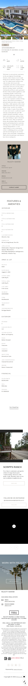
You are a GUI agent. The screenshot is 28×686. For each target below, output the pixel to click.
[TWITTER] (19, 665)
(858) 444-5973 (6, 172)
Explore (14, 483)
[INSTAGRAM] (8, 665)
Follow (14, 504)
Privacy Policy (20, 677)
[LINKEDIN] (12, 665)
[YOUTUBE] (15, 665)
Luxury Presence (18, 669)
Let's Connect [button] (14, 581)
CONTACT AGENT (14, 187)
